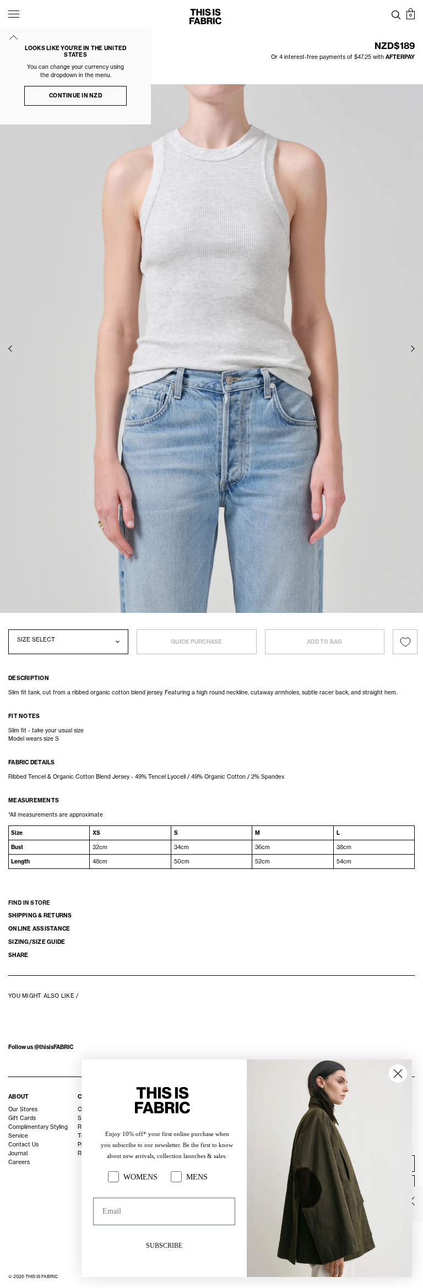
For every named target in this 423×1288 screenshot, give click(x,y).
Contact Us (23, 1144)
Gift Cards (22, 1118)
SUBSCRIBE (164, 1245)
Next (412, 348)
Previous (10, 348)
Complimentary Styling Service (38, 1131)
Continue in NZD (75, 95)
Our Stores (22, 1109)
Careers (19, 1162)
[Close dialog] (398, 1073)
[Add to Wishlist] (405, 641)
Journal (18, 1153)
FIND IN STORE (29, 902)
